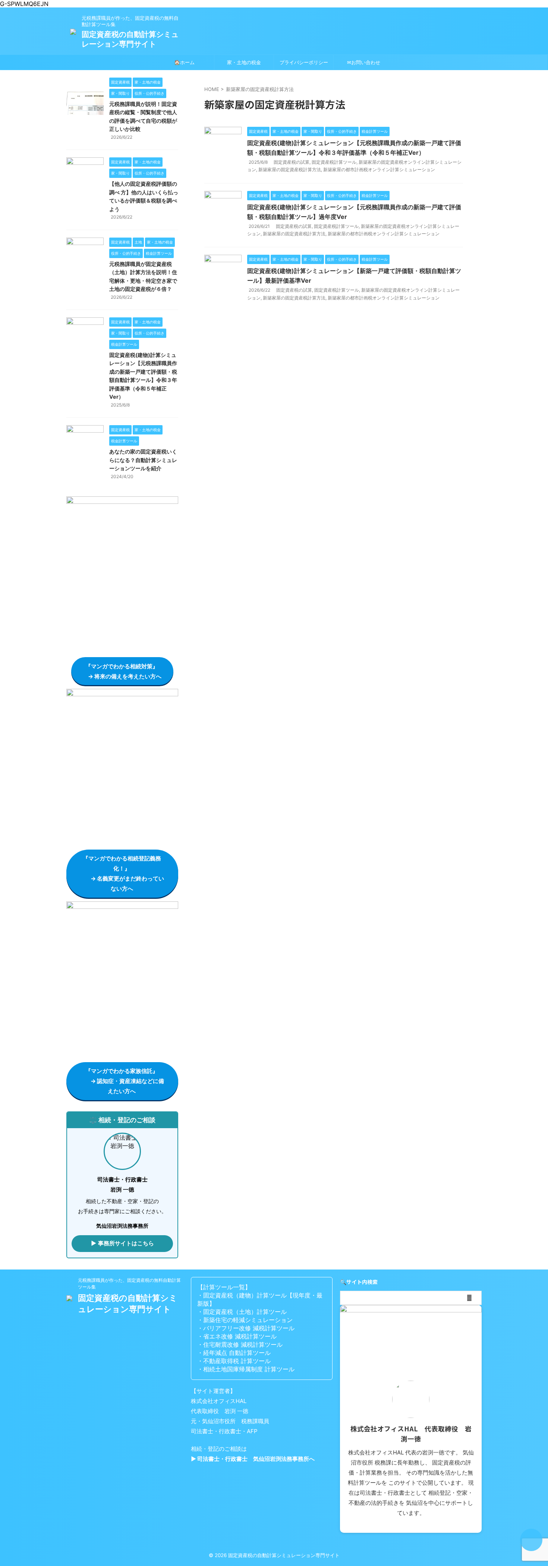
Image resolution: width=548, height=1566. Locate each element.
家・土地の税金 (244, 62)
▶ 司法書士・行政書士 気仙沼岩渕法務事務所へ (253, 1458)
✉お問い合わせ (363, 62)
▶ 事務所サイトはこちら (122, 1243)
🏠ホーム (184, 62)
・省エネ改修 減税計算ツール (237, 1336)
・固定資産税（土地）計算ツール (242, 1311)
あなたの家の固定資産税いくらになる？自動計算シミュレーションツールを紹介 (143, 459)
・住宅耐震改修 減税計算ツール (240, 1344)
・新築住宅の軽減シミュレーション (245, 1320)
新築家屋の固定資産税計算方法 (289, 169)
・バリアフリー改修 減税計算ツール (246, 1328)
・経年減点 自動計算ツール (234, 1352)
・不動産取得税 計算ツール (234, 1361)
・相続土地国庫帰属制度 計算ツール (246, 1369)
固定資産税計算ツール (334, 162)
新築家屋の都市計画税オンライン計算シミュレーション (379, 169)
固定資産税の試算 (291, 162)
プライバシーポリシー (304, 62)
